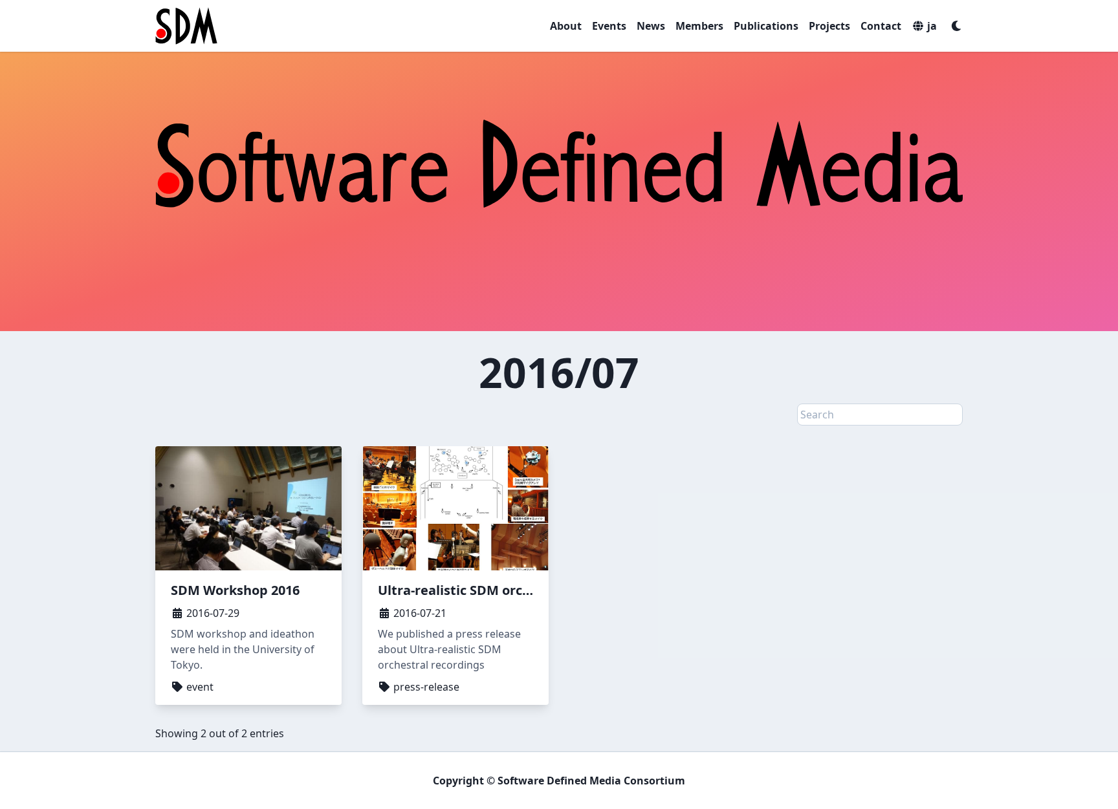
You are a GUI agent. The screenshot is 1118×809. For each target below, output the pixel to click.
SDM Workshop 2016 (235, 590)
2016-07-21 (418, 613)
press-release (425, 687)
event (199, 687)
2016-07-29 (211, 613)
